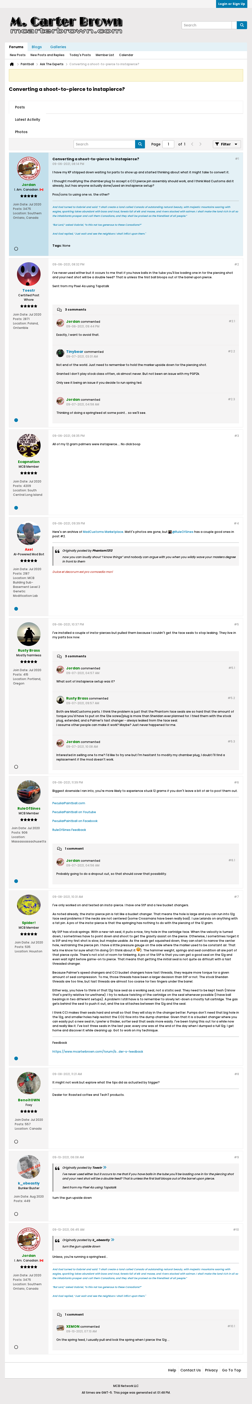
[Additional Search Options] (234, 25)
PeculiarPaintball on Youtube (74, 812)
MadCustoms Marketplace (103, 532)
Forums (16, 46)
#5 (236, 624)
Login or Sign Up (231, 4)
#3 (236, 436)
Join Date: (20, 204)
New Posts (18, 55)
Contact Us (190, 1370)
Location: (20, 213)
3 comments (75, 309)
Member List (105, 55)
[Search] (242, 25)
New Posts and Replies (47, 55)
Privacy (211, 1370)
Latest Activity (27, 119)
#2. (232, 321)
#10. (231, 1326)
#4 (236, 523)
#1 (237, 159)
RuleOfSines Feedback (69, 830)
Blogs (37, 46)
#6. (231, 860)
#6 (236, 782)
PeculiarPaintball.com (68, 803)
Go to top (231, 1370)
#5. (231, 668)
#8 (236, 1074)
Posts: (17, 209)
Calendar (126, 55)
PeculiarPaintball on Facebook (74, 821)
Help (172, 1370)
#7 (236, 897)
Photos (21, 131)
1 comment (74, 848)
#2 (236, 264)
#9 (236, 1157)
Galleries (58, 46)
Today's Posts (80, 55)
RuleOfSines (184, 532)
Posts (20, 107)
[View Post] (105, 1167)
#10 (236, 1229)
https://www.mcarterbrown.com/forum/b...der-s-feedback (97, 1051)
